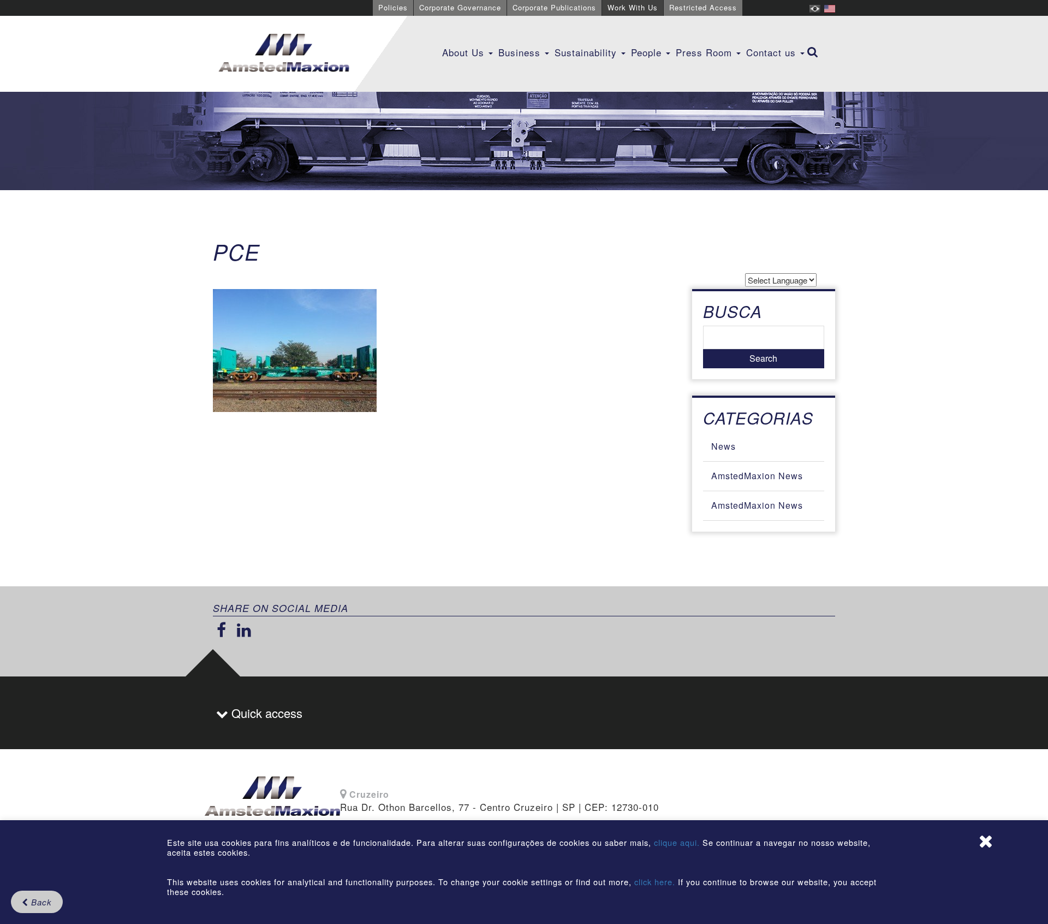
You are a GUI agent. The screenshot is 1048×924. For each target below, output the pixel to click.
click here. (654, 881)
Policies (393, 7)
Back (40, 902)
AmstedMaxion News (757, 475)
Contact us (772, 52)
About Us (464, 52)
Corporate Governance (460, 7)
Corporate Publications (554, 7)
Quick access (265, 712)
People (648, 52)
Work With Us (633, 7)
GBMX (284, 53)
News (723, 446)
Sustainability (587, 52)
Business (521, 52)
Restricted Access (703, 7)
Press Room (705, 52)
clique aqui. (678, 842)
